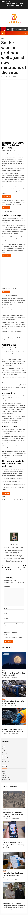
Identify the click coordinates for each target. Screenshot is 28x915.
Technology (5, 757)
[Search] (26, 33)
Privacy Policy (18, 5)
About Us (8, 3)
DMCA (21, 3)
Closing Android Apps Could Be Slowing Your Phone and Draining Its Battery (13, 845)
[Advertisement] (14, 95)
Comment (7, 586)
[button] (14, 204)
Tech (4, 840)
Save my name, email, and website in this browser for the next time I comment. (14, 626)
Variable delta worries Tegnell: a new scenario (21, 569)
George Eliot (5, 76)
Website (6, 618)
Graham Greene (14, 677)
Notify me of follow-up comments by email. (13, 633)
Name (6, 608)
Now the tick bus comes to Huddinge (7, 568)
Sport (3, 759)
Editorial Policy (10, 5)
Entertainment (5, 761)
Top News (5, 749)
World (3, 751)
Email (5, 613)
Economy (4, 753)
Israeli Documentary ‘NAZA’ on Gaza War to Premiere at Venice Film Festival (13, 814)
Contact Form (15, 3)
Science (2, 38)
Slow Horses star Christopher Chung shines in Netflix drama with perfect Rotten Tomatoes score (14, 905)
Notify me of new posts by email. (13, 637)
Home (3, 747)
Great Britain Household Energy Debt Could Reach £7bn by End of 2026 (13, 875)
